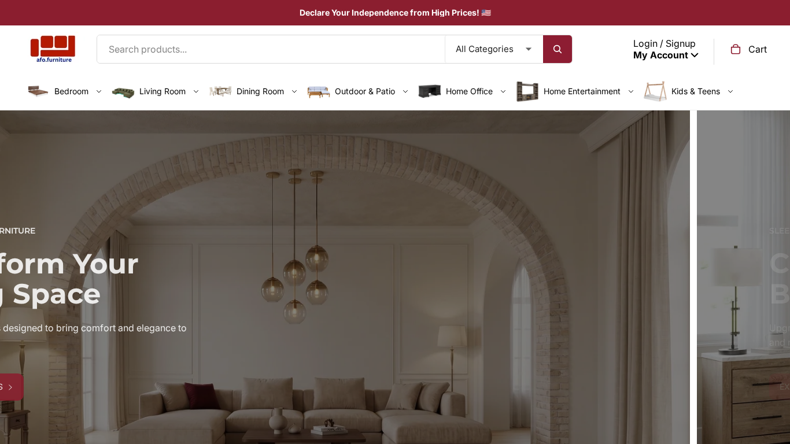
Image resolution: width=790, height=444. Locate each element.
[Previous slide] (17, 318)
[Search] (557, 49)
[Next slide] (772, 318)
